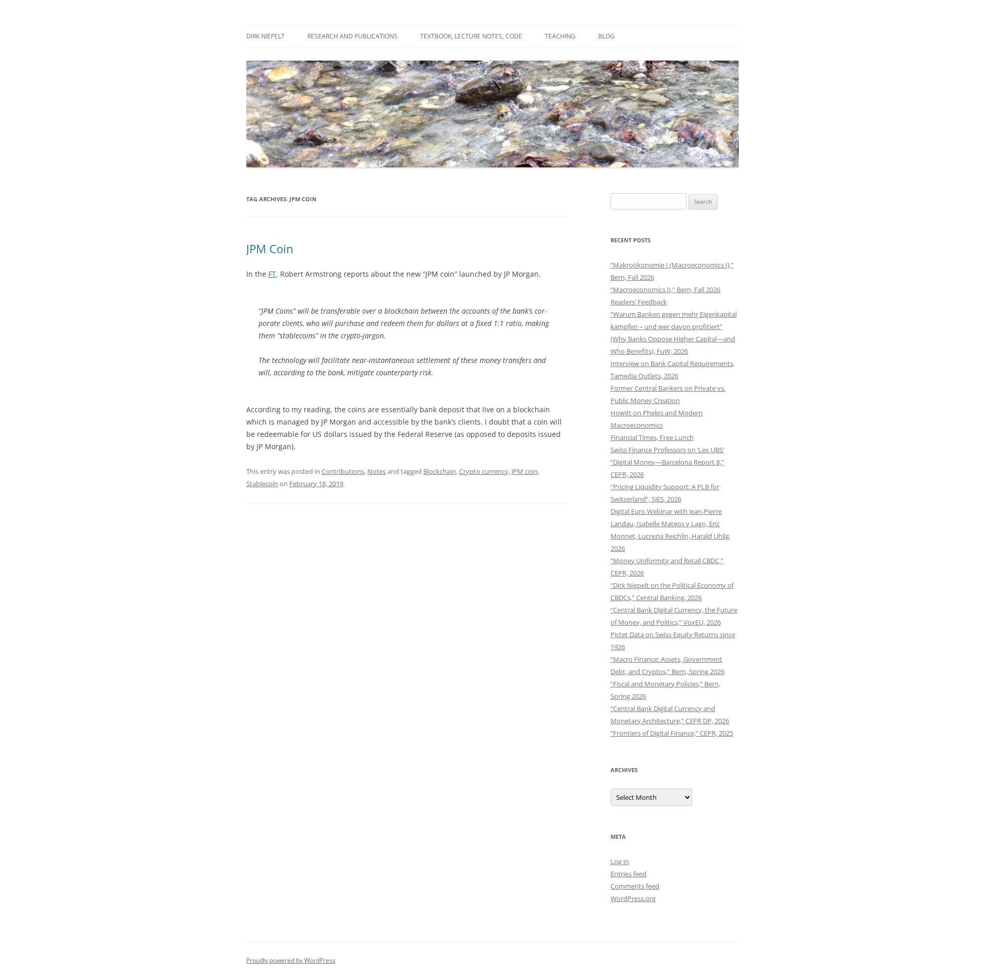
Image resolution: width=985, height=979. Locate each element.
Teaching (560, 36)
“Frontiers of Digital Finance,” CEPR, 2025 (671, 733)
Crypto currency (483, 471)
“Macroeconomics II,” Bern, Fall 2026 (665, 289)
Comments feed (634, 886)
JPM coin (524, 471)
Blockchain (439, 471)
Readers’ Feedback (638, 301)
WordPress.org (633, 898)
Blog (606, 36)
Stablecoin (262, 483)
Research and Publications (352, 36)
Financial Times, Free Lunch (652, 437)
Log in (619, 861)
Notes (376, 471)
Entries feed (628, 873)
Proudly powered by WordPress (291, 960)
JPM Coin (269, 248)
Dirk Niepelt (265, 36)
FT (272, 274)
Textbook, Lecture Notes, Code (471, 36)
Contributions (343, 471)
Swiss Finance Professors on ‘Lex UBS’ (667, 449)
